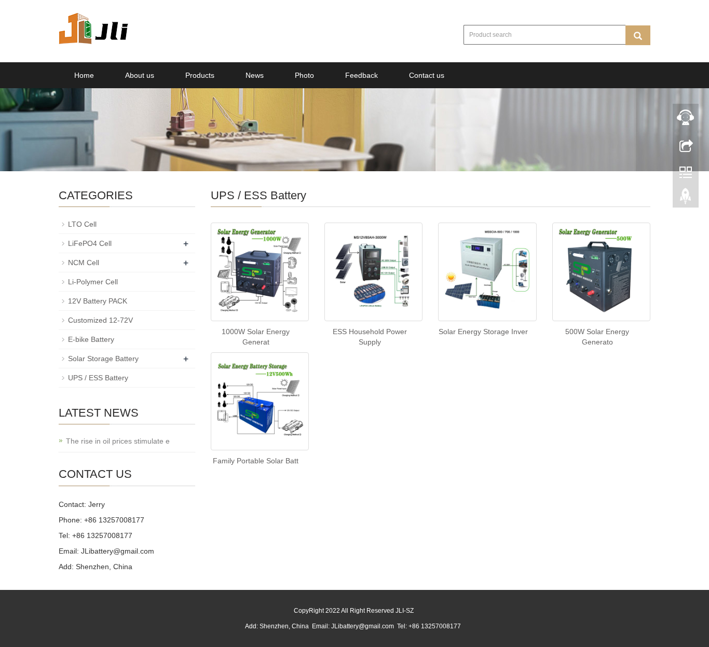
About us (139, 75)
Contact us (426, 75)
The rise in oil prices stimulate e (118, 441)
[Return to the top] (686, 199)
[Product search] (637, 35)
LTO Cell (82, 224)
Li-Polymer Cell (93, 282)
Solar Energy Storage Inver (483, 331)
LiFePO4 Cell (90, 243)
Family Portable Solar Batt (255, 461)
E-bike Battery (91, 339)
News (255, 75)
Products (199, 75)
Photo (304, 75)
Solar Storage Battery (103, 358)
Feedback (361, 75)
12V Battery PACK (97, 301)
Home (84, 75)
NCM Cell (83, 262)
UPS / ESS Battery (98, 378)
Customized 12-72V (100, 320)
